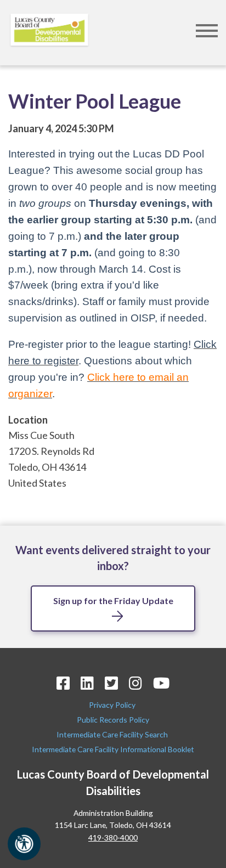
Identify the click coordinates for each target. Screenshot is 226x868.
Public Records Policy (113, 719)
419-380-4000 (113, 837)
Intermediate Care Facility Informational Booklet (113, 749)
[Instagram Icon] (135, 683)
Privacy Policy (113, 704)
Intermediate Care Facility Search (113, 734)
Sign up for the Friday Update (113, 600)
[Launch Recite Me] (24, 843)
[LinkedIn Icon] (87, 683)
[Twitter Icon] (111, 683)
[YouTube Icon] (161, 683)
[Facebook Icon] (63, 683)
